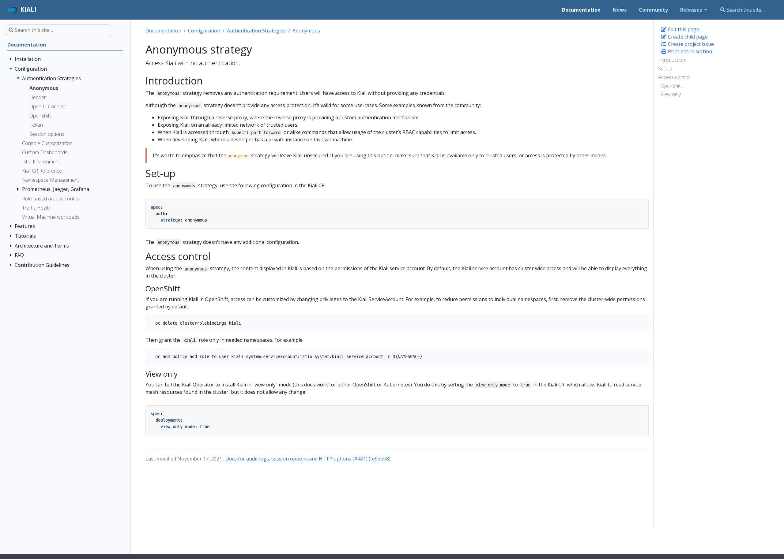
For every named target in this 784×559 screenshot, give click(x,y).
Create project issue (690, 44)
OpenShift (671, 85)
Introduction (671, 60)
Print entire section (689, 51)
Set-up (665, 68)
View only (671, 94)
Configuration (204, 30)
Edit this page (683, 29)
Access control (674, 77)
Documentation (163, 30)
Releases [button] (691, 9)
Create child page (687, 36)
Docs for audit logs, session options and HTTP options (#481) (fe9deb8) (307, 458)
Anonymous (306, 30)
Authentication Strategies (256, 30)
